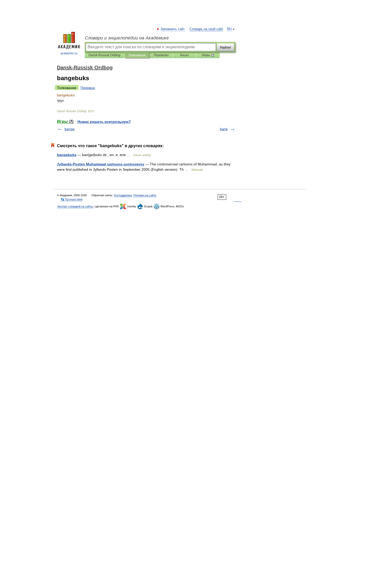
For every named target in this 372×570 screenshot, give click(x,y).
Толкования (136, 55)
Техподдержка (123, 195)
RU (229, 29)
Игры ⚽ (208, 55)
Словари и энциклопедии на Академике (127, 37)
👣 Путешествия (71, 199)
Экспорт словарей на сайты (75, 206)
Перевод (87, 88)
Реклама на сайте (144, 195)
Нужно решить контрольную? (104, 122)
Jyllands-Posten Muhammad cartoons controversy (100, 164)
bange (70, 129)
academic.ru (68, 53)
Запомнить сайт (173, 29)
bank (224, 129)
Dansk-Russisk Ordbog (104, 55)
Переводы (161, 55)
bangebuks (66, 155)
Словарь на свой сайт (206, 29)
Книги (184, 55)
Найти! (225, 47)
